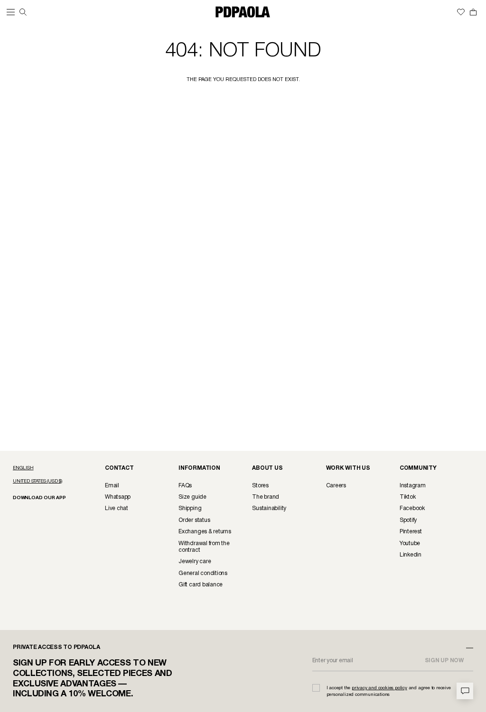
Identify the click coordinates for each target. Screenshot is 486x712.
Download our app (39, 498)
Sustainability (269, 508)
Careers (336, 485)
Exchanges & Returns (204, 531)
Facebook (412, 508)
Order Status (194, 520)
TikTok (408, 497)
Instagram (413, 485)
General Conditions (202, 573)
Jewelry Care (194, 561)
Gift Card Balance (200, 584)
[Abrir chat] (465, 691)
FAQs (185, 485)
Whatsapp (118, 497)
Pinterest (411, 531)
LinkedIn (410, 554)
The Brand (265, 497)
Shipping (189, 508)
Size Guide (192, 497)
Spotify (408, 520)
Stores (260, 485)
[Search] (23, 12)
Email (112, 485)
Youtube (410, 543)
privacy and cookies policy (379, 688)
